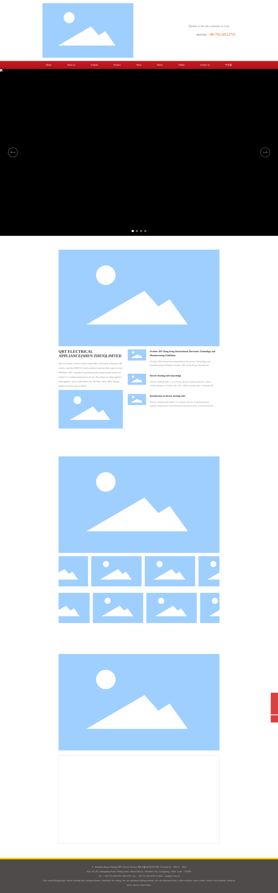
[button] (265, 152)
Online (181, 65)
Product (117, 65)
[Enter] (83, 386)
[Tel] (274, 703)
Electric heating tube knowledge (165, 376)
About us (71, 65)
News (138, 65)
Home (48, 65)
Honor (160, 65)
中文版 (228, 65)
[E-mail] (274, 696)
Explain (94, 65)
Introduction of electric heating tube (167, 396)
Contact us (205, 65)
